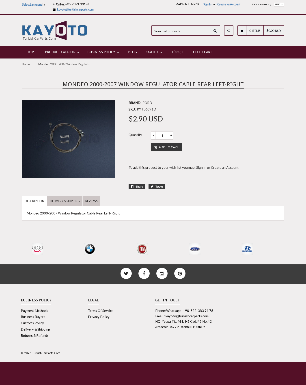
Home (31, 52)
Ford (147, 103)
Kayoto (152, 52)
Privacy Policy (99, 317)
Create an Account (228, 4)
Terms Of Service (100, 311)
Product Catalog (60, 52)
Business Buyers (33, 317)
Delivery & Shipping (35, 329)
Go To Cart (202, 52)
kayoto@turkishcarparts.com (75, 9)
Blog (132, 52)
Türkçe (177, 52)
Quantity (135, 135)
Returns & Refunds (35, 335)
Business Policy (101, 52)
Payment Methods (34, 311)
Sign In (207, 4)
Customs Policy (32, 323)
